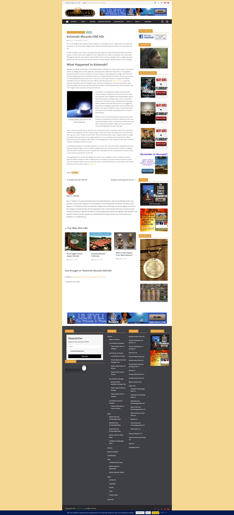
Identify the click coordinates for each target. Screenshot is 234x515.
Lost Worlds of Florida (116, 353)
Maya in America (114, 339)
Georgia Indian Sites (135, 378)
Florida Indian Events (135, 356)
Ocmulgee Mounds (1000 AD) (77, 180)
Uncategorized (133, 447)
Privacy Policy (113, 495)
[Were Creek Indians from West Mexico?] (125, 234)
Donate (111, 487)
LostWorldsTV (119, 21)
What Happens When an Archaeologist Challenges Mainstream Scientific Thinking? (102, 3)
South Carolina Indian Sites (137, 437)
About (137, 21)
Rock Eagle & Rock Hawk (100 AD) (74, 254)
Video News (134, 429)
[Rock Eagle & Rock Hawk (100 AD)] (76, 234)
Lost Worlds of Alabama (116, 343)
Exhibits (73, 21)
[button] (77, 21)
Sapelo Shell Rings (117, 81)
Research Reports (104, 21)
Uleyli (130, 443)
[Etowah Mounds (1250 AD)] (100, 234)
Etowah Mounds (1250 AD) (98, 254)
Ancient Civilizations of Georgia (75, 32)
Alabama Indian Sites (135, 336)
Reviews (92, 21)
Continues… (91, 164)
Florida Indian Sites (135, 360)
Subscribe (147, 21)
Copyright (112, 484)
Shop (128, 21)
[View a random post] (167, 21)
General (131, 370)
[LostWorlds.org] (67, 21)
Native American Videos (116, 472)
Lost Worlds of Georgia (116, 379)
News (83, 21)
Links (110, 491)
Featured (89, 32)
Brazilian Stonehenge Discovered (122, 180)
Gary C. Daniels (84, 40)
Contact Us (112, 480)
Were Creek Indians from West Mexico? (124, 254)
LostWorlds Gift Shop (115, 462)
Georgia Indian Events (135, 374)
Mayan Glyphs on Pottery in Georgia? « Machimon (89, 277)
